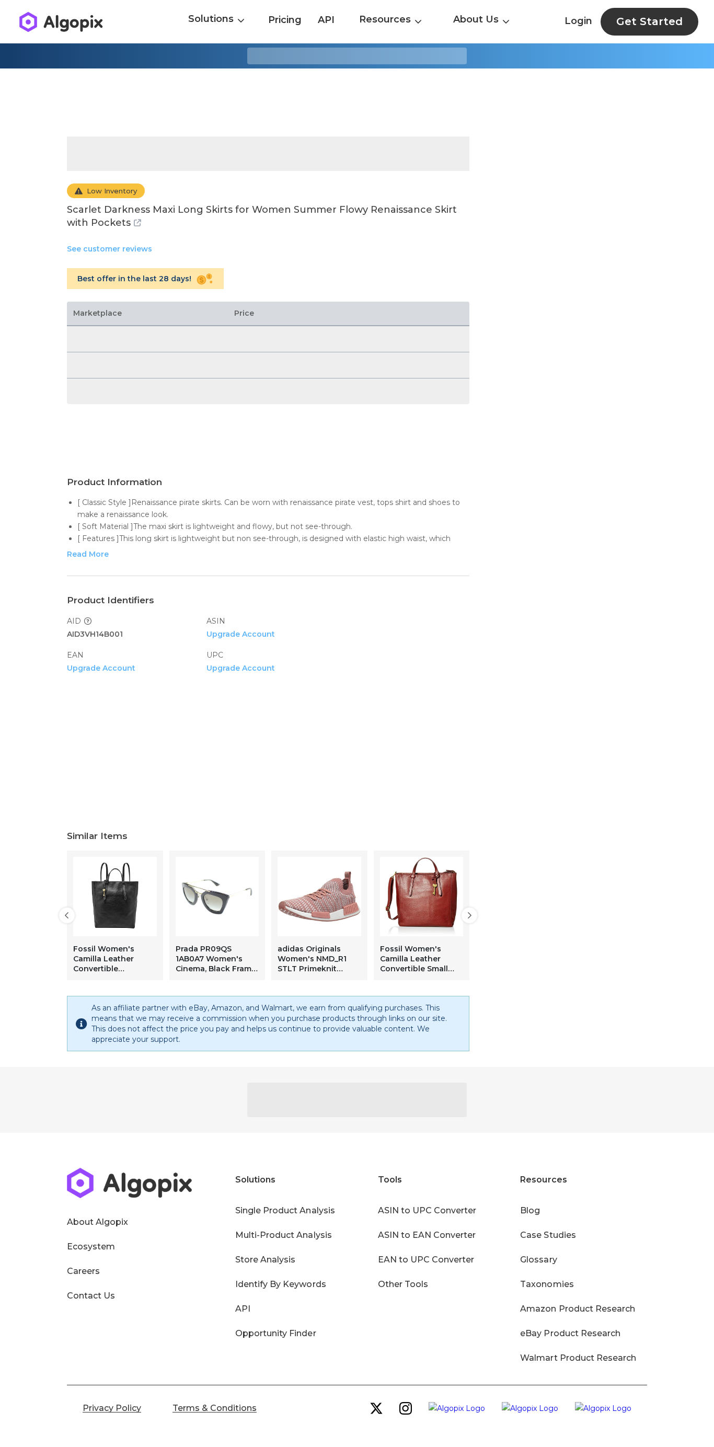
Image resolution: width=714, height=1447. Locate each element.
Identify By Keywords (280, 1284)
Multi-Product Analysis (283, 1235)
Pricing (285, 20)
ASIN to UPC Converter (427, 1210)
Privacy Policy (112, 1408)
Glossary (538, 1260)
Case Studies (547, 1235)
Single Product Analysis (285, 1210)
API (326, 20)
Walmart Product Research (578, 1358)
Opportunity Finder (275, 1333)
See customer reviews (109, 249)
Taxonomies (546, 1284)
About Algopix (97, 1222)
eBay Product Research (570, 1333)
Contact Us (91, 1296)
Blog (530, 1210)
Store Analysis (265, 1260)
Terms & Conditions (214, 1408)
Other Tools (403, 1284)
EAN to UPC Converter (426, 1260)
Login (578, 21)
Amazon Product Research (577, 1309)
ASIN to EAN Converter (427, 1235)
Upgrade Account (240, 634)
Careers (83, 1271)
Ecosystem (91, 1246)
